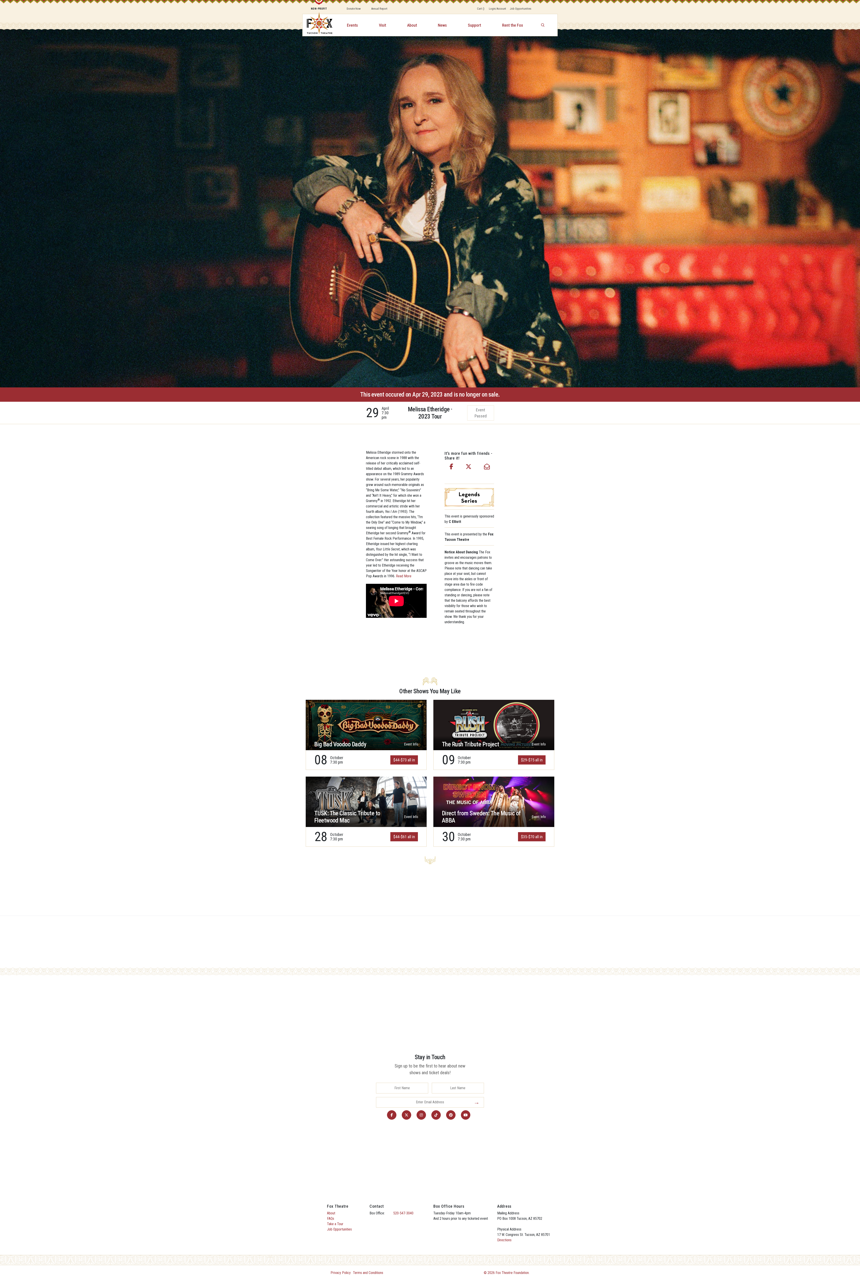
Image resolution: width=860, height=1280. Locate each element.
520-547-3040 (403, 1213)
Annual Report (379, 8)
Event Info (411, 744)
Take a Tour (335, 1224)
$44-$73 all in (404, 760)
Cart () (480, 8)
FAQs (330, 1218)
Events (352, 25)
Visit (382, 25)
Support (474, 25)
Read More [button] (403, 576)
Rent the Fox (512, 25)
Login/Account (497, 8)
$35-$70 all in (532, 836)
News (442, 25)
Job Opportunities (520, 8)
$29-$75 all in (532, 760)
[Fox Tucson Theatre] (317, 25)
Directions (504, 1240)
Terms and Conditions (368, 1273)
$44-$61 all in (404, 836)
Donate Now (354, 8)
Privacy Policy (341, 1273)
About (412, 25)
